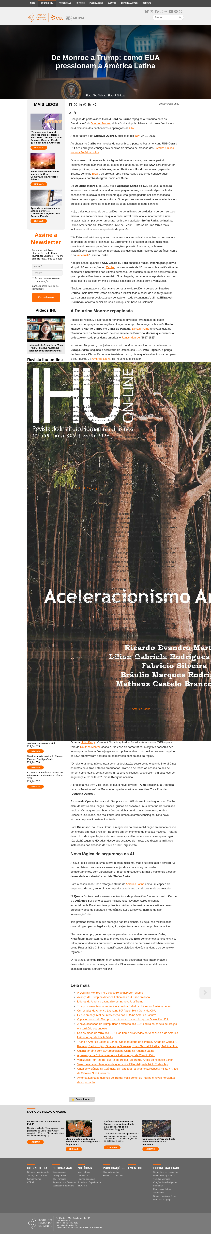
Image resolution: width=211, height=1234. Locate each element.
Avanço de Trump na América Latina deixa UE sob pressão (113, 997)
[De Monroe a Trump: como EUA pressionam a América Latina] (94, 104)
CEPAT (30, 1182)
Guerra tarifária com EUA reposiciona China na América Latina (115, 1050)
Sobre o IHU (47, 3)
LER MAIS (39, 147)
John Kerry (88, 742)
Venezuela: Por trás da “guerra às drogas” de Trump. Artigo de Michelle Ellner (125, 1059)
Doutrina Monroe (101, 123)
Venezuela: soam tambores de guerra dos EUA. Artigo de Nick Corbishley (122, 1064)
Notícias (80, 3)
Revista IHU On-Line (112, 1175)
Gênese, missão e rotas (38, 1172)
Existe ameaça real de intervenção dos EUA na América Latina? (116, 1015)
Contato (146, 3)
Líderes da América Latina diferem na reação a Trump (110, 1001)
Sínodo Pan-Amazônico (164, 1196)
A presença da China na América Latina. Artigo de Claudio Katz (116, 1055)
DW (137, 135)
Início (32, 3)
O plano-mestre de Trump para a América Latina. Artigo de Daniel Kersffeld (123, 1019)
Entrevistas (83, 1175)
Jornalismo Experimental (89, 1182)
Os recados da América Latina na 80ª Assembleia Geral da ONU (116, 1010)
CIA (131, 128)
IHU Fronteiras (59, 1179)
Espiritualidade (129, 3)
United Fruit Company (84, 488)
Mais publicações (111, 1172)
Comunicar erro (82, 1099)
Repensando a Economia (64, 1182)
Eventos (112, 3)
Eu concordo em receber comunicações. (47, 280)
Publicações (96, 3)
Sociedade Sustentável (63, 1185)
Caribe (110, 267)
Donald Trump (140, 328)
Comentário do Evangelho (165, 1172)
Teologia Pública (60, 1175)
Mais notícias (84, 1172)
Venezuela (83, 255)
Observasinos (59, 1172)
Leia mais (35, 751)
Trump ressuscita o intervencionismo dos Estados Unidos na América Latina (124, 1006)
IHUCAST (82, 1185)
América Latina (101, 358)
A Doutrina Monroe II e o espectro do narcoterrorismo (110, 992)
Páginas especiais (86, 1179)
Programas (65, 3)
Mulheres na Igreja (162, 1199)
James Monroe (130, 337)
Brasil (95, 173)
